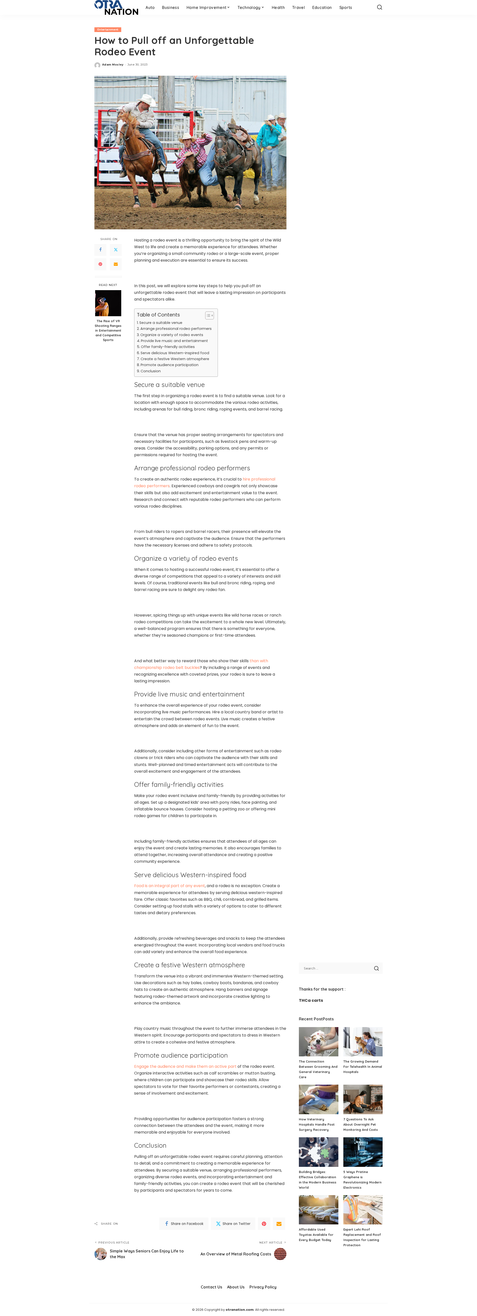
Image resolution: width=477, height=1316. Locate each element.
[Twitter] (116, 250)
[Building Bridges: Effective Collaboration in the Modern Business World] (318, 1152)
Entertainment (107, 29)
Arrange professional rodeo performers (176, 328)
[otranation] (116, 7)
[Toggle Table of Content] (207, 315)
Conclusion (151, 371)
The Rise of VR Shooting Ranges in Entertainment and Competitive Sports (108, 330)
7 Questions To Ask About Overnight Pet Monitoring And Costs (360, 1124)
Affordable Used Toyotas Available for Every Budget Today (316, 1234)
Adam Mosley (113, 64)
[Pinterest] (100, 264)
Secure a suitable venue (161, 322)
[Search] (380, 7)
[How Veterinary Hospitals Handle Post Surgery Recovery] (318, 1099)
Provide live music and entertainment (175, 340)
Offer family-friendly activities (168, 346)
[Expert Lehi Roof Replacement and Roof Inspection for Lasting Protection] (363, 1210)
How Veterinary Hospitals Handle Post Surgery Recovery (317, 1124)
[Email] (116, 264)
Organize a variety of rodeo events (172, 334)
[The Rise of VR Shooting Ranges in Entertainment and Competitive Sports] (108, 303)
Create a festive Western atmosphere (175, 358)
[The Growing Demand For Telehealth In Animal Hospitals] (363, 1042)
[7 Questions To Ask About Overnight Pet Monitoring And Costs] (363, 1099)
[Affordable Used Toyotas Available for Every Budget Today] (318, 1210)
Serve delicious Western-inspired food (175, 352)
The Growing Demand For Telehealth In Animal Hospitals (362, 1066)
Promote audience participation (170, 364)
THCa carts (311, 1000)
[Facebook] (100, 250)
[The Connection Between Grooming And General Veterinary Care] (318, 1042)
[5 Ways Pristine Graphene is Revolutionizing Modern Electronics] (363, 1152)
